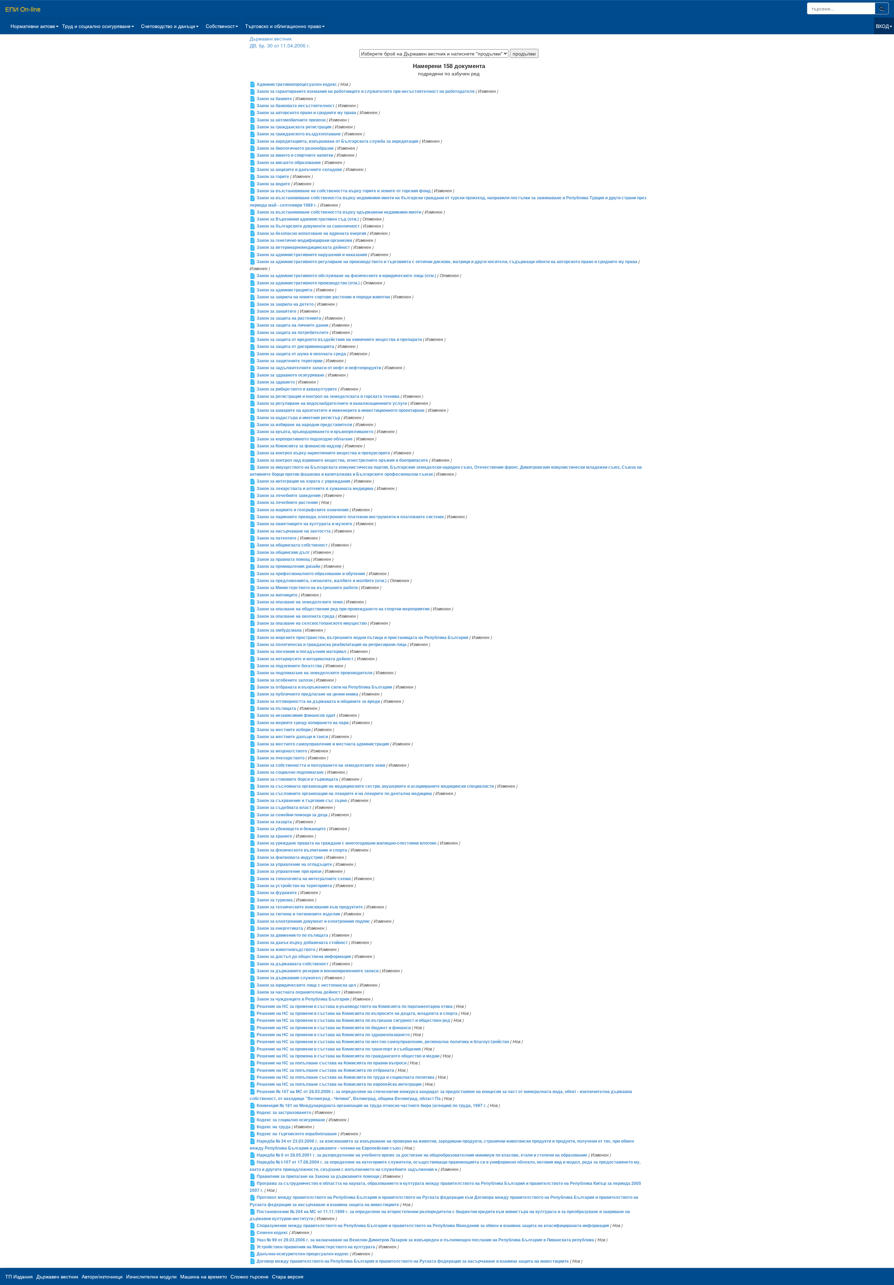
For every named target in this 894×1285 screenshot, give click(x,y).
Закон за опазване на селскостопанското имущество (312, 623)
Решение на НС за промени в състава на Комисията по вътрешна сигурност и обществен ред (353, 1020)
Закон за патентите (276, 538)
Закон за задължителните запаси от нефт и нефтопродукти (319, 368)
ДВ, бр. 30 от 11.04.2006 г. (280, 45)
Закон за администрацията (285, 290)
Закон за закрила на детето (285, 304)
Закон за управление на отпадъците (294, 864)
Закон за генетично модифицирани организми (304, 240)
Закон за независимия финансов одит (296, 715)
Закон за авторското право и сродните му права (306, 113)
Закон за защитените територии (289, 361)
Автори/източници (102, 1276)
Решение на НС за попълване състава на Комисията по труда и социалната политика (345, 1077)
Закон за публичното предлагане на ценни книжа (307, 694)
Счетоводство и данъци (168, 25)
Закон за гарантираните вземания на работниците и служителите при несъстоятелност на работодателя (366, 91)
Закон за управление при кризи (289, 871)
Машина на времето (203, 1276)
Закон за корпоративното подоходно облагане (305, 439)
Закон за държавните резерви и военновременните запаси (318, 971)
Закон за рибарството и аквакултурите (297, 389)
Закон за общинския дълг (283, 552)
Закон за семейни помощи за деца (292, 815)
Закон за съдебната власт (284, 807)
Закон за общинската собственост (292, 545)
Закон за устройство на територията (294, 886)
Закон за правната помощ (283, 559)
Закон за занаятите (276, 311)
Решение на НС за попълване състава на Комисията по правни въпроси (331, 1063)
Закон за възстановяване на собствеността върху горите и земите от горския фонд (344, 191)
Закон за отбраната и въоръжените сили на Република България (324, 687)
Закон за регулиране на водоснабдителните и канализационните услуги (332, 403)
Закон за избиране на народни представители (304, 425)
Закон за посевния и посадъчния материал (301, 651)
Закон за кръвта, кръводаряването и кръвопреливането (315, 431)
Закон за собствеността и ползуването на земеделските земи (321, 765)
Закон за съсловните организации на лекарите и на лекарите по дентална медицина (344, 793)
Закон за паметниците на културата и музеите (304, 524)
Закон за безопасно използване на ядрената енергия (311, 233)
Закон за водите (273, 184)
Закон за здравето (276, 382)
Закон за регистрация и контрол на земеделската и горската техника (328, 396)
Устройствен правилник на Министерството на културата (316, 1247)
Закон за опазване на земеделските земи (300, 602)
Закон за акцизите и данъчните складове (299, 169)
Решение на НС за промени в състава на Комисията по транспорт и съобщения (339, 1049)
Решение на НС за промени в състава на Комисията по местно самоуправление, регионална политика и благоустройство (383, 1042)
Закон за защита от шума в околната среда (301, 354)
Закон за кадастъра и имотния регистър (298, 418)
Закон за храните (274, 836)
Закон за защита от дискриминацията (295, 346)
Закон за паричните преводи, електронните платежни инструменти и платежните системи (350, 517)
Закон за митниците (277, 595)
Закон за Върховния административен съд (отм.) (308, 219)
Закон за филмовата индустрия (290, 857)
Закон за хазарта (274, 822)
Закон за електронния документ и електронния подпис (313, 921)
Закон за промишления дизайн (288, 566)
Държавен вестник (271, 38)
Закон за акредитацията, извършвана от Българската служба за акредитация (337, 141)
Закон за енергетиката (280, 928)
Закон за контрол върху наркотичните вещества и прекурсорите (323, 453)
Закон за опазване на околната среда (296, 616)
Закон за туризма (275, 900)
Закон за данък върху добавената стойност (302, 942)
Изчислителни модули (151, 1276)
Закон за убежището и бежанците (291, 829)
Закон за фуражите (277, 893)
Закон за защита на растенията (289, 318)
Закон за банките (274, 99)
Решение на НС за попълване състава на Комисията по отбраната (325, 1070)
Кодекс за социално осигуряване (291, 1120)
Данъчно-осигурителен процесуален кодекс (303, 1254)
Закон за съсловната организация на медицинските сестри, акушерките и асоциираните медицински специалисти (375, 786)
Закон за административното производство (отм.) (308, 283)
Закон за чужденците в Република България (303, 999)
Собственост (220, 25)
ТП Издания (19, 1276)
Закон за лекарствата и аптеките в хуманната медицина (315, 488)
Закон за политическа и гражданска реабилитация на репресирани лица (331, 644)
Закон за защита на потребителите (293, 332)
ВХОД (882, 25)
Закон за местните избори (283, 730)
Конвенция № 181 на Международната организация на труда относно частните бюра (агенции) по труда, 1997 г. (371, 1105)
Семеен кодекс (272, 1232)
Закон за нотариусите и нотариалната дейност (305, 659)
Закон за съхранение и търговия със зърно (302, 800)
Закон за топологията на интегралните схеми (304, 879)
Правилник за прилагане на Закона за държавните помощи (318, 1176)
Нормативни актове (32, 25)
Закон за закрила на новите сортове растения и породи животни (323, 297)
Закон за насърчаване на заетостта (294, 531)
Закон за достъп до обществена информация (304, 956)
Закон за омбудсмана (279, 630)
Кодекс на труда (274, 1127)
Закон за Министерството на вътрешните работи (307, 587)
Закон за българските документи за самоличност (308, 226)
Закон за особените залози (285, 680)
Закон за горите (273, 176)
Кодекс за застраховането (284, 1112)
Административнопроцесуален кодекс (297, 84)
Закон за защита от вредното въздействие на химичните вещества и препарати (339, 339)
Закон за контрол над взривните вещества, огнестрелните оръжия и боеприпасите (342, 460)
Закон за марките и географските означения (303, 510)
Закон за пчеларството (281, 758)
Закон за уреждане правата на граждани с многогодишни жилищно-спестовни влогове (347, 843)
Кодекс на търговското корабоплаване (297, 1134)
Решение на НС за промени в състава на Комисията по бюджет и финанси (334, 1028)
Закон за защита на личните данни (292, 325)
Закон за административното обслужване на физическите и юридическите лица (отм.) (346, 275)
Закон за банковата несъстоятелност (296, 106)
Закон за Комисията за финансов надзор (299, 446)
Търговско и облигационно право (283, 25)
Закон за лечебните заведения (289, 495)
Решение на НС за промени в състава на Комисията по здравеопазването (333, 1035)
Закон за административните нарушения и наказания (312, 255)
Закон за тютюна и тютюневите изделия (298, 914)
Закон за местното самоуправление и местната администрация (323, 744)
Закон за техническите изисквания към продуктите (310, 907)
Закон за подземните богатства (289, 666)
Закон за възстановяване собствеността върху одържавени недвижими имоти (339, 212)
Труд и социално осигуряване (96, 25)
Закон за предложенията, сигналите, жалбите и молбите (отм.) (322, 581)
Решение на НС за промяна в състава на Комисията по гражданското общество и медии (348, 1056)
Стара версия (287, 1276)
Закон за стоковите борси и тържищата (297, 779)
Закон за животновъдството (286, 949)
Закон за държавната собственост (293, 964)
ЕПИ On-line (23, 8)
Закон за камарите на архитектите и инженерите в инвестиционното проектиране (341, 410)
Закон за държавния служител (289, 978)
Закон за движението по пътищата (292, 935)
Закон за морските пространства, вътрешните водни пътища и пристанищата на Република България (362, 637)
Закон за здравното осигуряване (290, 375)
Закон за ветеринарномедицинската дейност (303, 247)
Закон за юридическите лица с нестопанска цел (306, 985)
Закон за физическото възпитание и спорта (302, 850)
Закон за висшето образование (289, 162)
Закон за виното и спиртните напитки (295, 155)
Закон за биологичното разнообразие (295, 148)
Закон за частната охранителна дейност (298, 992)
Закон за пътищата (276, 708)
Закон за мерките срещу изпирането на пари (303, 723)
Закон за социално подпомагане (290, 772)
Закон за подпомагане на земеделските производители (314, 673)
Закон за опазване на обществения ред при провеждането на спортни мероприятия (343, 609)
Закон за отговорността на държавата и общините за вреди (318, 701)
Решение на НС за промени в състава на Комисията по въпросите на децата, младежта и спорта (357, 1013)
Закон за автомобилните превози (291, 120)
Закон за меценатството (282, 751)
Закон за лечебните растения (287, 502)
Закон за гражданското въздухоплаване (299, 134)
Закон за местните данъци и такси (292, 737)
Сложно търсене (249, 1276)
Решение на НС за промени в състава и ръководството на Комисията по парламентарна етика (355, 1006)
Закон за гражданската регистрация (294, 127)
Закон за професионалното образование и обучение (311, 574)
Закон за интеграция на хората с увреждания (303, 481)
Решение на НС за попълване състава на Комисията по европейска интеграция (339, 1084)
